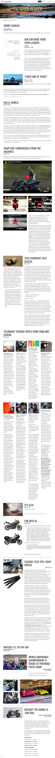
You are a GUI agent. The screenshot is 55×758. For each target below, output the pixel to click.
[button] (53, 1)
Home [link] (40, 1)
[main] (27, 10)
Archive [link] (44, 1)
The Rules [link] (50, 1)
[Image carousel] (15, 663)
